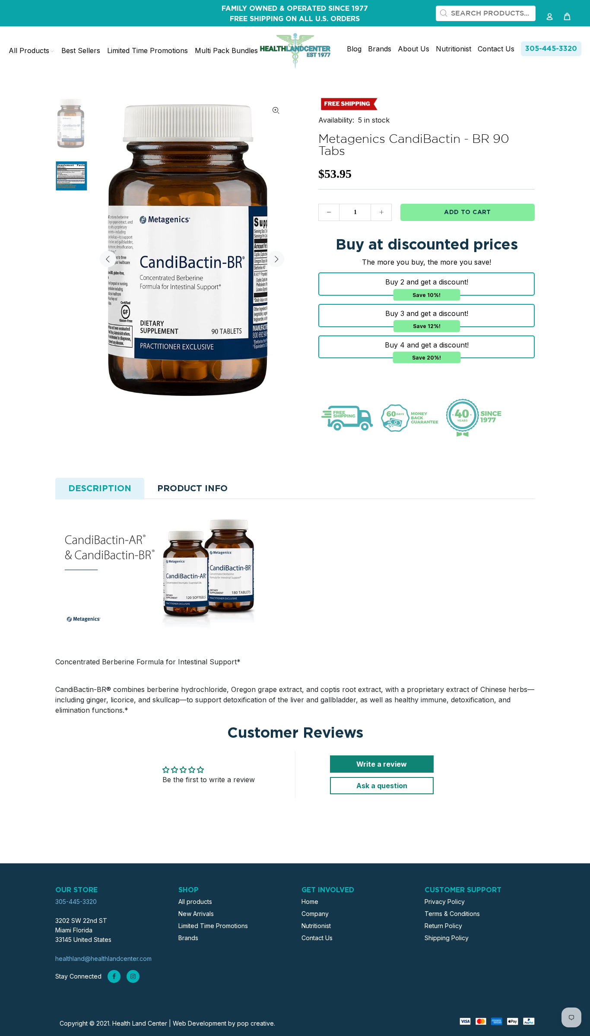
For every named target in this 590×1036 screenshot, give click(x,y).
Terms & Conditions (452, 913)
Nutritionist (316, 925)
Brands (188, 937)
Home (309, 901)
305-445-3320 (551, 48)
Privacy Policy (445, 901)
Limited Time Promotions (213, 925)
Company (315, 913)
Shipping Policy (447, 937)
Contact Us (317, 937)
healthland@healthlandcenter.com (103, 958)
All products (195, 901)
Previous (108, 259)
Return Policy (443, 925)
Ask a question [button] (381, 785)
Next (276, 259)
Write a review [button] (381, 764)
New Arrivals (196, 913)
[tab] (99, 488)
